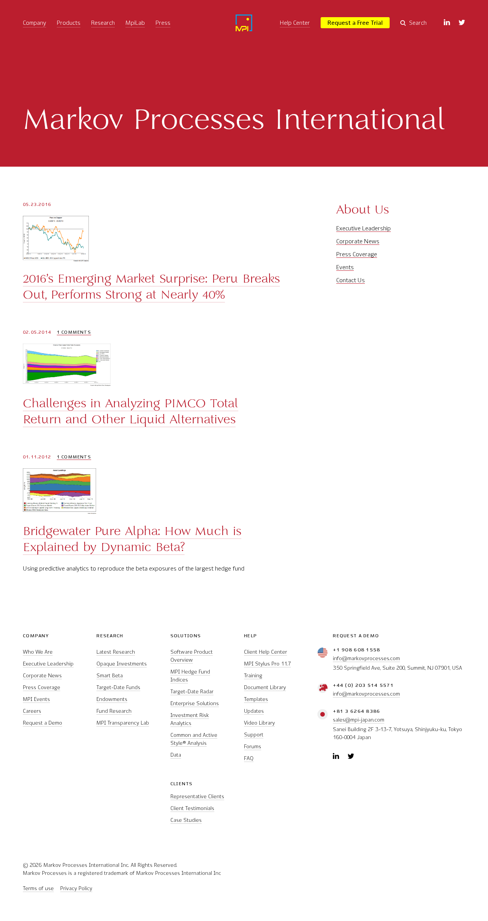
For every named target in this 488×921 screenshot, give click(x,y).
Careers (32, 711)
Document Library (265, 687)
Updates (254, 711)
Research (103, 22)
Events (345, 267)
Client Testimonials (192, 808)
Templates (256, 699)
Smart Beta (109, 675)
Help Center (295, 22)
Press (163, 22)
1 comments (74, 332)
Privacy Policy (76, 888)
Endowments (111, 699)
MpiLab (135, 22)
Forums (252, 746)
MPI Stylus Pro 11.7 (267, 664)
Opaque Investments (121, 664)
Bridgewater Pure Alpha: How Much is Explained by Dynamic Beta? (132, 539)
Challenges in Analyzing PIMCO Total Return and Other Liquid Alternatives (130, 411)
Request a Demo (42, 723)
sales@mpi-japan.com (358, 720)
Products (68, 22)
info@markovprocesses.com (366, 658)
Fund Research (114, 711)
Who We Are (38, 652)
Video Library (259, 723)
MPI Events (36, 699)
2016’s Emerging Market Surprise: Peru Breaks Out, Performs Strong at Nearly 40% (151, 286)
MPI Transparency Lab (122, 723)
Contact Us (350, 280)
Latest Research (115, 652)
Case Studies (186, 820)
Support (253, 735)
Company (34, 22)
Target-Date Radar (192, 691)
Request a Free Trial (355, 22)
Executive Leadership (363, 228)
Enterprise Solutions (194, 703)
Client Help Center (265, 652)
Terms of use (38, 888)
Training (253, 675)
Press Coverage (356, 254)
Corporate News (357, 241)
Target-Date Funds (118, 687)
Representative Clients (197, 796)
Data (175, 755)
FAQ (249, 758)
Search (418, 22)
